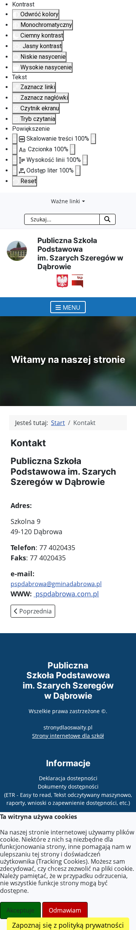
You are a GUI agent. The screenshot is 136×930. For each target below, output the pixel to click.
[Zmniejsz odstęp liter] (14, 170)
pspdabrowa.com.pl (66, 593)
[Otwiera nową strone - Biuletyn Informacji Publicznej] (75, 280)
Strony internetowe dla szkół (68, 735)
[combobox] (62, 219)
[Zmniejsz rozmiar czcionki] (14, 149)
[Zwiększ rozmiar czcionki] (72, 149)
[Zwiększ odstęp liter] (77, 170)
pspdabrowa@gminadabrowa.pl (56, 584)
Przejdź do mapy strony (6, 198)
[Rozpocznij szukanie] (107, 219)
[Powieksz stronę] (93, 138)
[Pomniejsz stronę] (14, 138)
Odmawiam (65, 910)
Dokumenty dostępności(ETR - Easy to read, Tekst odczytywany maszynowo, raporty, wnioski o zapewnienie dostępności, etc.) (68, 794)
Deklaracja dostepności (68, 778)
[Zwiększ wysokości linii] (85, 160)
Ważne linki (65, 201)
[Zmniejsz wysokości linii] (14, 160)
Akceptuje (20, 910)
